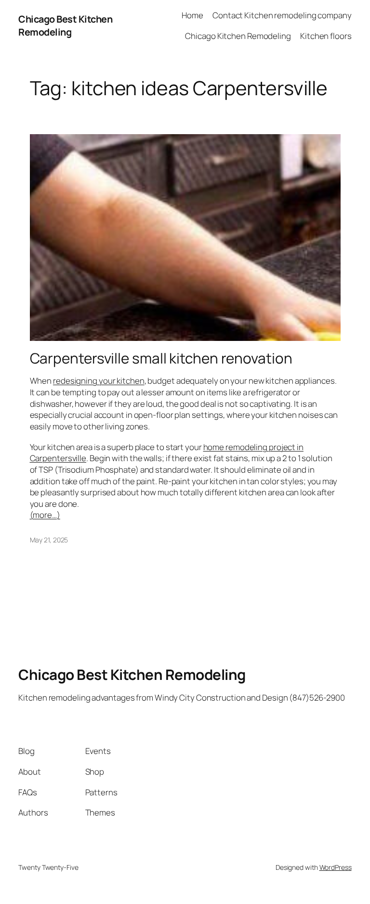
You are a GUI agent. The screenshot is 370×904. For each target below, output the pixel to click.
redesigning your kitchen (99, 380)
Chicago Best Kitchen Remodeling (65, 26)
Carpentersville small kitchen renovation (161, 358)
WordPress (335, 867)
